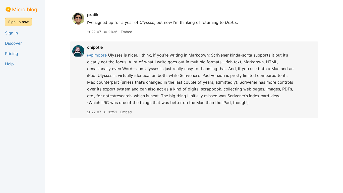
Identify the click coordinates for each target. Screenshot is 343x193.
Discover (13, 43)
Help (9, 63)
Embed (126, 32)
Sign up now (18, 22)
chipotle (95, 47)
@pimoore (97, 55)
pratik (92, 14)
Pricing (11, 53)
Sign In (11, 32)
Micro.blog (24, 10)
